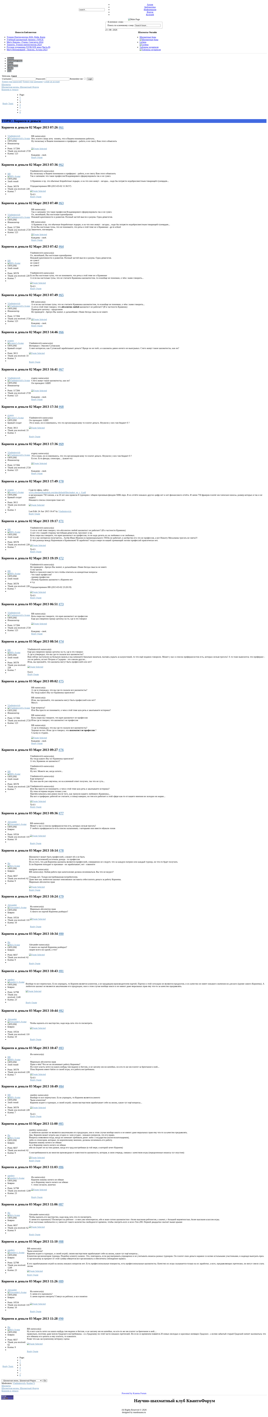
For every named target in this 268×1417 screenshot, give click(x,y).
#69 (61, 444)
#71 (61, 521)
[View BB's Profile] (14, 176)
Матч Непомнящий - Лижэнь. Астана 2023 (27, 49)
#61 (61, 127)
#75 (61, 681)
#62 (61, 164)
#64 (61, 246)
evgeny (11, 340)
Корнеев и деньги (10, 89)
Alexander (12, 822)
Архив (150, 4)
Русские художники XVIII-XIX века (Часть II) (28, 47)
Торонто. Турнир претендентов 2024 (24, 44)
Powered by (127, 1393)
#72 (61, 558)
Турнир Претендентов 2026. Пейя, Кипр (26, 37)
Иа (9, 863)
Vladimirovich (14, 136)
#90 (61, 1318)
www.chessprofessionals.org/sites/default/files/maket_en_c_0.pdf (57, 492)
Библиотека (150, 7)
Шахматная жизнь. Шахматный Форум (20, 87)
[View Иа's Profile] (14, 866)
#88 (61, 1241)
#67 (61, 369)
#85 (61, 1123)
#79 (61, 896)
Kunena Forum (139, 1393)
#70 (61, 481)
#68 (61, 406)
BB (9, 174)
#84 (61, 1086)
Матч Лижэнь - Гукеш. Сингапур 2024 (25, 42)
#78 (61, 850)
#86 (61, 1167)
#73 (61, 604)
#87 (61, 1204)
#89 (61, 1281)
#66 (61, 332)
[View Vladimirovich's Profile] (19, 138)
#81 (61, 971)
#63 (61, 203)
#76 (61, 750)
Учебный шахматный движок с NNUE (25, 39)
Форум (150, 12)
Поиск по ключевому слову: (120, 25)
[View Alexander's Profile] (17, 824)
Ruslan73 (31, 1383)
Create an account (52, 81)
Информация (150, 9)
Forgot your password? (12, 81)
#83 (61, 1048)
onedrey (11, 979)
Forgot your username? (33, 81)
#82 (61, 1010)
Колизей (150, 14)
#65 (61, 295)
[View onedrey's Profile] (16, 982)
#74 (61, 641)
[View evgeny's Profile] (16, 343)
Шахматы (6, 84)
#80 (61, 933)
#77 (61, 813)
